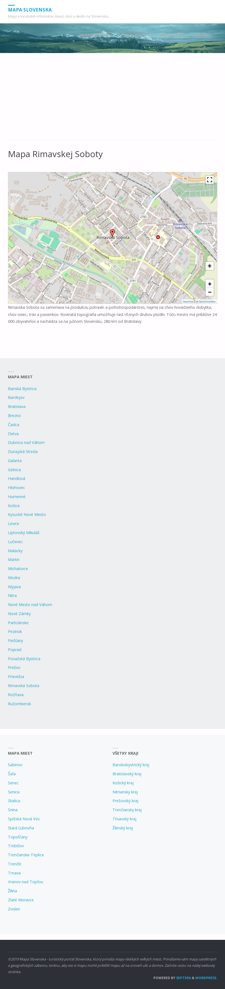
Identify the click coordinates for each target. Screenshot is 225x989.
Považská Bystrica (24, 658)
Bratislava (17, 406)
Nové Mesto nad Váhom (30, 604)
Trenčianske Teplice (26, 854)
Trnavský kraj (124, 818)
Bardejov (16, 397)
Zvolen (14, 909)
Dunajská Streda (23, 451)
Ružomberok (19, 703)
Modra (14, 577)
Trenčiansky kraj (127, 809)
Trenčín (14, 863)
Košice (14, 505)
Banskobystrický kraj (131, 764)
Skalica (14, 800)
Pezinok (15, 631)
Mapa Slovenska (30, 9)
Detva (13, 433)
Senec (13, 782)
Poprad (14, 649)
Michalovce (18, 568)
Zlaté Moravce (21, 899)
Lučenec (15, 541)
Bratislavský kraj (127, 773)
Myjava (14, 586)
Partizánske (18, 622)
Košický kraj (123, 782)
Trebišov (16, 845)
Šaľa (12, 773)
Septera (183, 978)
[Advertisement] (112, 99)
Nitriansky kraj (125, 791)
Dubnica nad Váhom (26, 442)
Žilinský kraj (123, 827)
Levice (13, 523)
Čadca (13, 424)
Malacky (15, 550)
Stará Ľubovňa (21, 827)
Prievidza (16, 676)
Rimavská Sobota (23, 685)
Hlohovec (16, 487)
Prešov (14, 667)
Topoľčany (17, 837)
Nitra (12, 595)
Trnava (14, 873)
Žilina (12, 890)
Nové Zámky (19, 613)
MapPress (188, 301)
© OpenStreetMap (206, 301)
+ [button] (210, 283)
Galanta (15, 460)
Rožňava (16, 694)
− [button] (210, 291)
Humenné (17, 496)
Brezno (14, 415)
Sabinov (15, 764)
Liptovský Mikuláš (24, 532)
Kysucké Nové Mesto (27, 514)
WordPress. (206, 978)
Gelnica (14, 469)
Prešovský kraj (125, 800)
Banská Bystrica (22, 388)
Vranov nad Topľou (25, 881)
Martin (13, 559)
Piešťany (15, 640)
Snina (13, 809)
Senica (13, 791)
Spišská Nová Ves (24, 818)
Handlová (16, 478)
